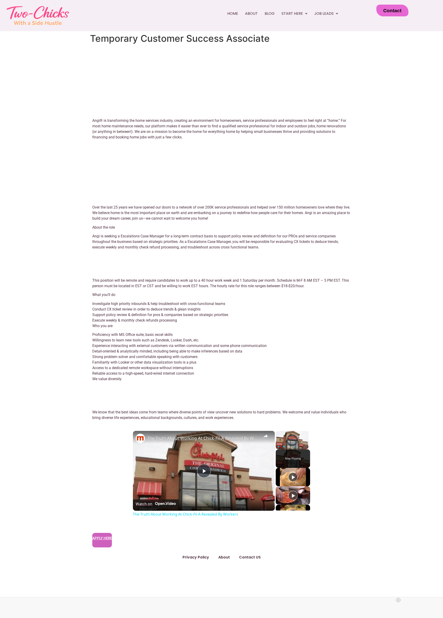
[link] (140, 438)
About (251, 13)
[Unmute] (284, 446)
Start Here (292, 13)
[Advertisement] (221, 80)
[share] (265, 436)
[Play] (278, 446)
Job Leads (324, 13)
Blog (270, 13)
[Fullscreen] (305, 446)
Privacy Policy (196, 557)
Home (232, 13)
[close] (398, 600)
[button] (294, 13)
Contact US (250, 557)
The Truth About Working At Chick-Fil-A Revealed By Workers (203, 438)
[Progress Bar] (292, 443)
